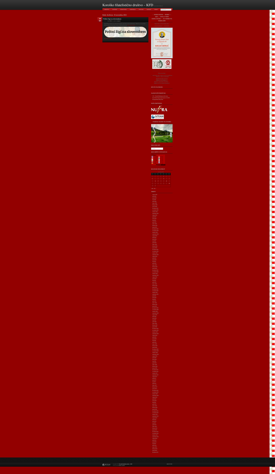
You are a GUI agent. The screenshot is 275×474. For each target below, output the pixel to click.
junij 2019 (154, 338)
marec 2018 (154, 364)
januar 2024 (154, 247)
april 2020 (154, 321)
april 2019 (154, 342)
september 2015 (155, 416)
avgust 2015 (154, 417)
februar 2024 (154, 246)
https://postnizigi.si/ (131, 25)
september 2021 (155, 294)
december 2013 (155, 452)
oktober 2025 (155, 211)
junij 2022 (154, 278)
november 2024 (155, 230)
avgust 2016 (154, 397)
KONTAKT (149, 9)
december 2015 (155, 411)
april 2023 (154, 263)
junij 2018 (154, 359)
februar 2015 (154, 428)
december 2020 (155, 307)
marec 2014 (154, 447)
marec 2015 (154, 426)
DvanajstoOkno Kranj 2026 (157, 99)
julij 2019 (154, 337)
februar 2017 (154, 386)
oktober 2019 (155, 332)
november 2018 (155, 350)
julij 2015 (154, 419)
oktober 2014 (155, 435)
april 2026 (154, 201)
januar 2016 (154, 409)
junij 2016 (154, 400)
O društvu (106, 9)
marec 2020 (154, 323)
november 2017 (155, 371)
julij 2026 (154, 196)
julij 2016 (154, 398)
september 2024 (155, 234)
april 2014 (154, 445)
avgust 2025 (154, 215)
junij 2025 (154, 218)
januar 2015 (154, 429)
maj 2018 (154, 361)
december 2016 (155, 390)
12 (163, 178)
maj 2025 (154, 220)
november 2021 (155, 290)
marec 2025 (154, 223)
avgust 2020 (154, 314)
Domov (156, 9)
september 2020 (155, 313)
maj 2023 (154, 261)
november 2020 (155, 309)
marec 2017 (154, 385)
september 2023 (155, 254)
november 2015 (155, 412)
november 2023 (155, 251)
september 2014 (155, 436)
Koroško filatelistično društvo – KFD (127, 5)
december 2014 (155, 431)
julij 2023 (154, 258)
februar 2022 (154, 285)
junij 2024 (154, 239)
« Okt (152, 188)
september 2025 (155, 213)
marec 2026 (154, 203)
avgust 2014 (154, 438)
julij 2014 (154, 440)
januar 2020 (154, 326)
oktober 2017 (155, 373)
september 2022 (155, 275)
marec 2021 (154, 302)
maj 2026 (154, 199)
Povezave (141, 9)
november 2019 (155, 330)
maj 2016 (154, 402)
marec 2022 (154, 283)
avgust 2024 (154, 235)
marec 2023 (154, 265)
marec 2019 (154, 344)
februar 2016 (154, 407)
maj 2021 (154, 299)
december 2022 (155, 270)
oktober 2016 (155, 393)
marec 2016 (154, 405)
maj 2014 (154, 443)
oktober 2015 (155, 414)
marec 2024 (154, 244)
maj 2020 (154, 319)
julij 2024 (154, 237)
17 (158, 181)
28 (169, 183)
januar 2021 (154, 306)
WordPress (120, 465)
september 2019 (155, 333)
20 (166, 181)
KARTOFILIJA (133, 9)
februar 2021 (154, 304)
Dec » (155, 188)
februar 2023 (154, 266)
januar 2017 (154, 388)
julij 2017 (154, 378)
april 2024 (154, 242)
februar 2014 (154, 448)
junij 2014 (154, 441)
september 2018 (155, 354)
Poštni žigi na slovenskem (112, 19)
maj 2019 (154, 340)
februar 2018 (154, 366)
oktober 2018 (155, 352)
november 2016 (155, 392)
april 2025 (154, 222)
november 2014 (155, 433)
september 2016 (155, 395)
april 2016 (154, 404)
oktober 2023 (155, 252)
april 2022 (154, 282)
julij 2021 (154, 295)
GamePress (123, 465)
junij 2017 (154, 380)
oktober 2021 (155, 292)
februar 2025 (154, 225)
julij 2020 (154, 316)
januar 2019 (154, 347)
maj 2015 (154, 423)
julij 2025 (154, 216)
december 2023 (155, 249)
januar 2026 (154, 206)
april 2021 (154, 301)
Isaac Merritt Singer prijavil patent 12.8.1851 (161, 97)
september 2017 (155, 374)
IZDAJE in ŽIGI (123, 9)
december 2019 (155, 328)
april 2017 (154, 383)
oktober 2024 (155, 232)
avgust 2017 (154, 376)
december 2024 (155, 228)
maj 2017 (154, 381)
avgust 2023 (154, 256)
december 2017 (155, 369)
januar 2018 (154, 368)
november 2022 (155, 271)
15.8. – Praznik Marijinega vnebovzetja (160, 96)
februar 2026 (154, 204)
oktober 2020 (155, 311)
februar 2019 (154, 345)
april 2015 (154, 424)
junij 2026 (154, 198)
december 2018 (155, 349)
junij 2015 (154, 421)
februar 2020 (154, 325)
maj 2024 (154, 240)
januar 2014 (154, 450)
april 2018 (154, 362)
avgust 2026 (154, 194)
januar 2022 (154, 287)
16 (155, 181)
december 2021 (155, 289)
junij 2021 (154, 297)
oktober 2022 (155, 273)
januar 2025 (154, 227)
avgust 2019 (154, 335)
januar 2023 (154, 268)
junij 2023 (154, 259)
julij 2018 (154, 357)
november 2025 (155, 210)
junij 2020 (154, 318)
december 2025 (155, 208)
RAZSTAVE (114, 9)
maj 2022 (154, 280)
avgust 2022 (154, 277)
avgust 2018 (154, 356)
